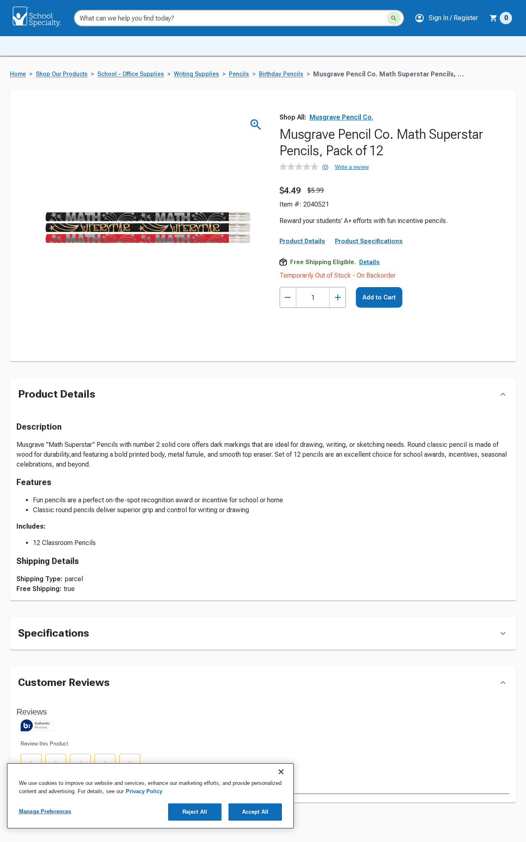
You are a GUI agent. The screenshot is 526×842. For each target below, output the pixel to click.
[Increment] (337, 297)
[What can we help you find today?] (394, 18)
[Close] (281, 772)
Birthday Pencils (281, 74)
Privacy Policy (144, 791)
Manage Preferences (45, 811)
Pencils (239, 74)
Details (369, 262)
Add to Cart (379, 297)
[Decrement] (287, 297)
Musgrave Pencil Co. (341, 117)
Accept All (255, 812)
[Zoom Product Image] (256, 125)
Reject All (194, 812)
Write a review (352, 167)
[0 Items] (493, 18)
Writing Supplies (196, 74)
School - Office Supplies (130, 74)
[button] (446, 18)
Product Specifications (369, 241)
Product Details (302, 241)
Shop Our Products (62, 74)
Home (18, 74)
